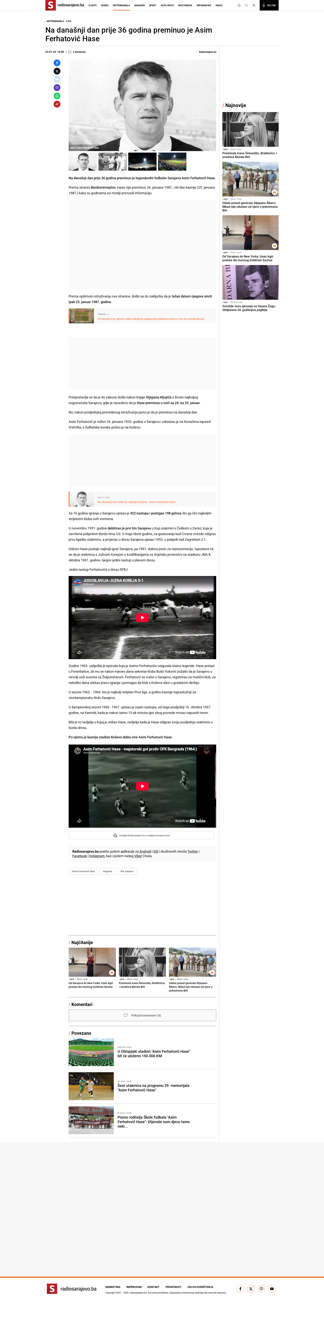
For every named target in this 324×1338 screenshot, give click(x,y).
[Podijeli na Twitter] (57, 71)
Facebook (79, 856)
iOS (155, 851)
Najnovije (235, 105)
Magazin (139, 5)
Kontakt (154, 1287)
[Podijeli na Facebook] (57, 62)
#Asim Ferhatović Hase (83, 871)
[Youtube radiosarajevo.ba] (272, 1289)
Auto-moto (167, 5)
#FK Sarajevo (127, 871)
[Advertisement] (142, 244)
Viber (138, 856)
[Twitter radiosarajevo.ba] (251, 1289)
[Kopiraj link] (57, 104)
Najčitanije (82, 942)
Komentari (81, 1004)
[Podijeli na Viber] (57, 87)
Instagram (97, 856)
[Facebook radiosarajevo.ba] (240, 1289)
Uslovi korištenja (200, 1287)
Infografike (204, 5)
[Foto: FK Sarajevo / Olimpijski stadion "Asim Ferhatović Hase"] (142, 162)
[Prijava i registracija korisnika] (255, 5)
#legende (107, 871)
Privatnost (174, 1287)
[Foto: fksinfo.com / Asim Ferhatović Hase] (112, 162)
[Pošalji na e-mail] (57, 79)
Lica (68, 21)
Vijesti (92, 5)
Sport (152, 5)
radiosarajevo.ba (138, 1292)
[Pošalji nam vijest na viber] (261, 1289)
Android (145, 851)
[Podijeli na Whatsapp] (57, 96)
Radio (219, 5)
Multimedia (185, 5)
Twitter (193, 851)
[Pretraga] (246, 5)
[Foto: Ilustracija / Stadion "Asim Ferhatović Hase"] (172, 162)
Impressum (134, 1287)
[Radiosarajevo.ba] (72, 1289)
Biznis (104, 5)
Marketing (112, 1287)
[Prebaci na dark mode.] (239, 5)
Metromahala (121, 5)
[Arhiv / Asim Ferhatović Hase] (83, 162)
